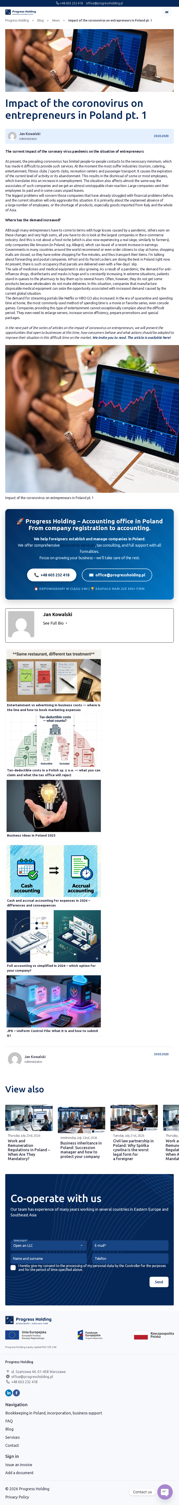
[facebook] (16, 1392)
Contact (12, 1445)
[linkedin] (8, 1392)
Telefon (100, 1258)
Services (12, 1437)
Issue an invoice (18, 1464)
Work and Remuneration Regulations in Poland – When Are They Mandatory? (29, 1150)
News (56, 20)
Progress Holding (17, 20)
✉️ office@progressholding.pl (117, 575)
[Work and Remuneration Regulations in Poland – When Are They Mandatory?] (29, 1118)
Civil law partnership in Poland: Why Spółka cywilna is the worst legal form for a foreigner (133, 1150)
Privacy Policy (17, 1497)
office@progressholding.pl (104, 3)
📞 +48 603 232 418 (51, 575)
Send (159, 1282)
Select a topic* (20, 1240)
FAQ (9, 1421)
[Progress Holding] (20, 12)
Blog (40, 20)
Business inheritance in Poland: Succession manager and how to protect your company (81, 1150)
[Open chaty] (165, 1492)
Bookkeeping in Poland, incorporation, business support (53, 1413)
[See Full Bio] (66, 623)
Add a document (19, 1472)
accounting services (77, 545)
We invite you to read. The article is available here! (130, 337)
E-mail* (100, 1245)
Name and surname (28, 1258)
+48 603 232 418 (71, 3)
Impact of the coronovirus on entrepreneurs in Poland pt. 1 (110, 20)
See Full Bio (53, 623)
